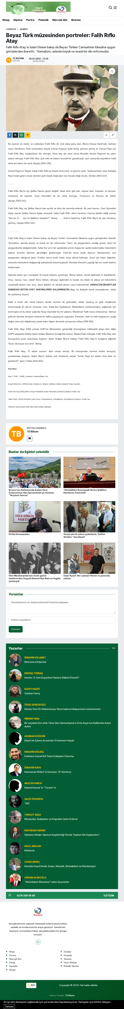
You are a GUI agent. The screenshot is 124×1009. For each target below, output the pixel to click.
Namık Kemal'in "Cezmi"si (40, 787)
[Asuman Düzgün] (15, 738)
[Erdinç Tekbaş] (15, 675)
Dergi (12, 962)
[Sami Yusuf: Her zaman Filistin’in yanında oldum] (89, 558)
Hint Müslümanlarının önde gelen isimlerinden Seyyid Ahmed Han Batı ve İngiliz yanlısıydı (35, 578)
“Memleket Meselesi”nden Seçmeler (46, 882)
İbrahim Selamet (35, 657)
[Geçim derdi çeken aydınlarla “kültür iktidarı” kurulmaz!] (89, 516)
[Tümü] (113, 648)
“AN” (27, 803)
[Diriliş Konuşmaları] (35, 516)
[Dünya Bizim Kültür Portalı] (38, 8)
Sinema (76, 20)
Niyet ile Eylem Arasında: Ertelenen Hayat (49, 740)
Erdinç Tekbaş (33, 673)
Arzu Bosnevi (33, 783)
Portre (30, 20)
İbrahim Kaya (32, 767)
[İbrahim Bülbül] (15, 754)
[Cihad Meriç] (15, 864)
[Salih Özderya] (15, 801)
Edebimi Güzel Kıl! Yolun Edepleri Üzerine (49, 756)
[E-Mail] (29, 438)
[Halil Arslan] (15, 848)
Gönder (16, 629)
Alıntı (23, 29)
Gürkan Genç (32, 693)
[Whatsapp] (38, 942)
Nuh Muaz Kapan (34, 830)
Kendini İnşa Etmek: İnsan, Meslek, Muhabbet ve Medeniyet (60, 866)
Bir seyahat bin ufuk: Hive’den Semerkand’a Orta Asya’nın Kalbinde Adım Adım (67, 725)
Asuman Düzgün (34, 736)
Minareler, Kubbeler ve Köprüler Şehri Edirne (51, 819)
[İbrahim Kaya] (15, 769)
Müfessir (29, 850)
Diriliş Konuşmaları (19, 534)
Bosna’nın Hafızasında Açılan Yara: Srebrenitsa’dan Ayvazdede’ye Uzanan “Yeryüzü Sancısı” (31, 493)
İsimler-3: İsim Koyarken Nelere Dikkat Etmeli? (51, 677)
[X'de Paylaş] (15, 135)
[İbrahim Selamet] (15, 659)
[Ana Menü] (115, 8)
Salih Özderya (33, 799)
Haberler (11, 29)
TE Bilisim (32, 431)
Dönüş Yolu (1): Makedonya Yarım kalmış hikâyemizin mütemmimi (62, 709)
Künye (12, 970)
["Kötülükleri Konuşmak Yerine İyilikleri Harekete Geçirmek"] (89, 472)
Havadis (13, 966)
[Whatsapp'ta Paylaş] (21, 135)
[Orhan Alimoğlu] (15, 879)
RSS (33, 985)
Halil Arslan (32, 846)
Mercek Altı (59, 20)
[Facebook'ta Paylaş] (9, 135)
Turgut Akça (32, 815)
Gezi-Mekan (70, 962)
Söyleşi (17, 20)
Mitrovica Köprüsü (35, 662)
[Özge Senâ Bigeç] (15, 707)
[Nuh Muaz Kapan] (15, 832)
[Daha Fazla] (27, 135)
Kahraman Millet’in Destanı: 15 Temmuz (47, 772)
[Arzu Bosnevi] (15, 785)
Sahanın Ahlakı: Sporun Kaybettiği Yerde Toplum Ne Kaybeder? (62, 835)
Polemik (43, 20)
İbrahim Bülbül (34, 752)
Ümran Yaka (31, 719)
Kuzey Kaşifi (32, 689)
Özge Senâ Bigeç (35, 705)
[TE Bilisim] (16, 433)
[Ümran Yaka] (15, 722)
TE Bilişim (70, 995)
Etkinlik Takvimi (71, 966)
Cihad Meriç (32, 862)
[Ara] (110, 8)
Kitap (5, 20)
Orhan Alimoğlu (35, 877)
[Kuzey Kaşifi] (15, 691)
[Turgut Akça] (15, 817)
